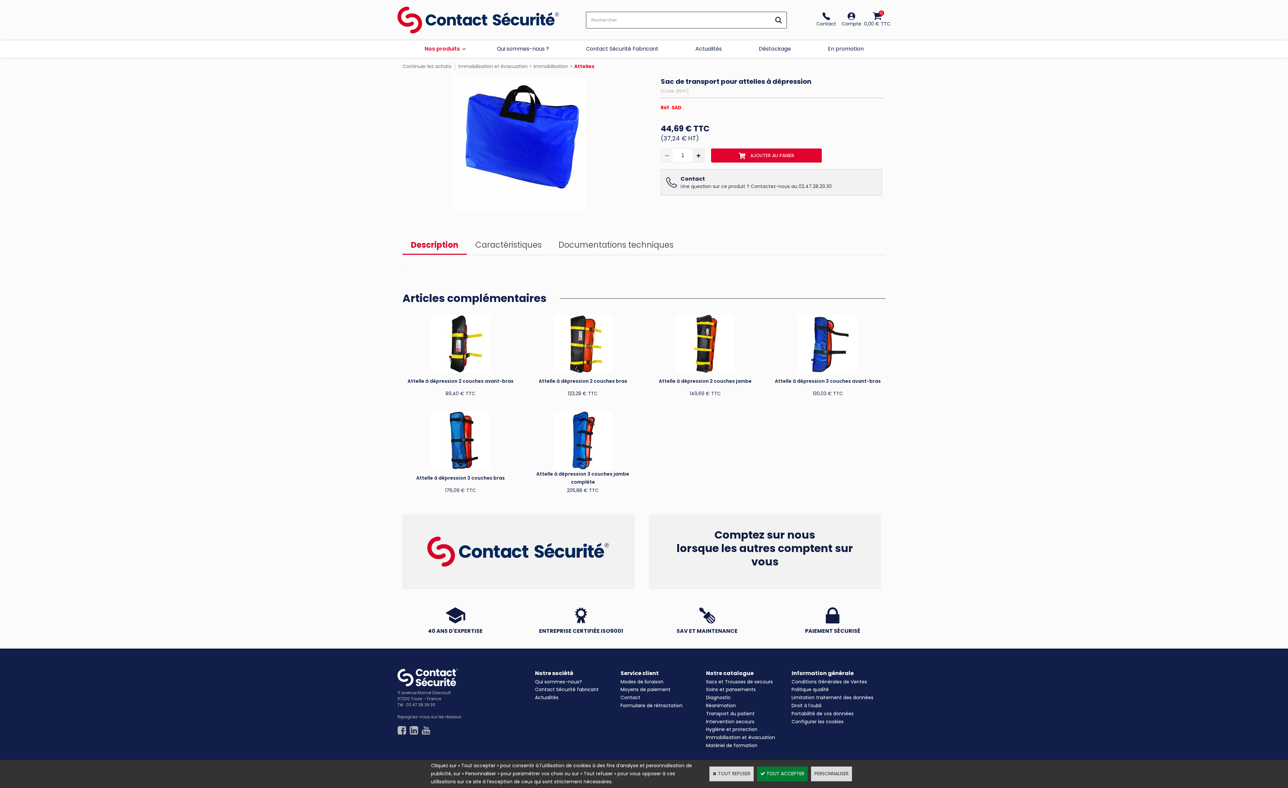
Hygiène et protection (731, 729)
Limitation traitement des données (832, 697)
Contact (630, 697)
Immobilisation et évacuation (493, 66)
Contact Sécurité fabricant (567, 689)
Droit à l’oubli (806, 705)
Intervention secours (730, 721)
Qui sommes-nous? (558, 681)
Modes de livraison (642, 681)
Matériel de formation (731, 745)
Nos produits (442, 49)
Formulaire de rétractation (652, 705)
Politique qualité (810, 689)
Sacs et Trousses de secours (739, 681)
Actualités (708, 49)
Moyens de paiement (645, 689)
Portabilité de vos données (823, 713)
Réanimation (721, 705)
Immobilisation (551, 66)
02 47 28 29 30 (420, 705)
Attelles (584, 66)
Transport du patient (730, 713)
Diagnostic (718, 697)
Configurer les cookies (818, 721)
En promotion (846, 49)
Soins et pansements (731, 689)
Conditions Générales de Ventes (829, 681)
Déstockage (775, 49)
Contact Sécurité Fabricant (622, 49)
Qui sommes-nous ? (523, 49)
